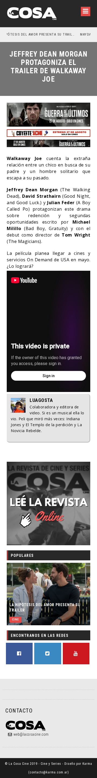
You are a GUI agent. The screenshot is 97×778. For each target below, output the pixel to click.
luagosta (41, 400)
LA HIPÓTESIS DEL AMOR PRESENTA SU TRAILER (45, 607)
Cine (15, 619)
